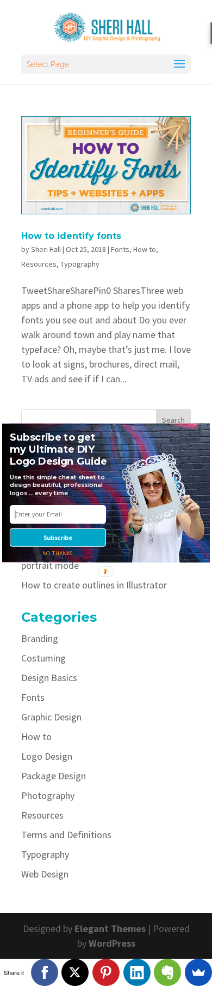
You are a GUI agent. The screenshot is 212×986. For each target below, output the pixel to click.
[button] (60, 449)
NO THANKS (57, 552)
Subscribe (57, 537)
